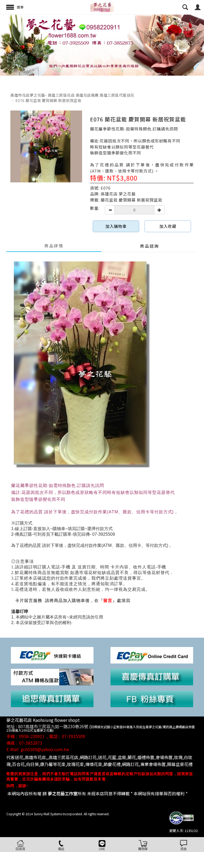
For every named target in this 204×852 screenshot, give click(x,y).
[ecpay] (52, 654)
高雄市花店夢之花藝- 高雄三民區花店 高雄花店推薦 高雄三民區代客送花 (72, 95)
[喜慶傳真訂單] (151, 676)
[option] (102, 45)
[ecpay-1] (151, 654)
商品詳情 (53, 245)
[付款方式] (52, 676)
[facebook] (151, 698)
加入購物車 (116, 226)
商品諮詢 (149, 246)
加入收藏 (167, 226)
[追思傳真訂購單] (52, 698)
